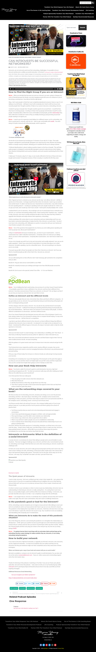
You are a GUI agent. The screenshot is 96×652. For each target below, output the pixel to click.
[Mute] (57, 89)
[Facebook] (41, 645)
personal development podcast (27, 57)
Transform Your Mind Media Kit (84, 13)
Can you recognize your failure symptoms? (23, 574)
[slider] (61, 88)
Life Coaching (90, 10)
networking (39, 588)
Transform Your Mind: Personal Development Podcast (68, 10)
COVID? (14, 528)
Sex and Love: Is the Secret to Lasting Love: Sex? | (26, 608)
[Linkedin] (49, 645)
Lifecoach (11, 566)
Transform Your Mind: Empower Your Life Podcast (59, 7)
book (10, 57)
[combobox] (85, 2)
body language (14, 588)
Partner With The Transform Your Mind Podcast (57, 17)
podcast (39, 57)
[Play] (10, 89)
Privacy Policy (61, 648)
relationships (55, 112)
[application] (36, 88)
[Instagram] (52, 645)
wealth (52, 121)
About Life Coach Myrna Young (84, 7)
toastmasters (18, 232)
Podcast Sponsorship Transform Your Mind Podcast (58, 13)
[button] (20, 583)
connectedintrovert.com (25, 555)
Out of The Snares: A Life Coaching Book (38, 10)
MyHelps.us (46, 648)
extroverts (22, 588)
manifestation (30, 588)
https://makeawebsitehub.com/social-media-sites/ (23, 578)
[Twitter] (43, 645)
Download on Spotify (14, 473)
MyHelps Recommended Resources (83, 17)
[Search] (93, 2)
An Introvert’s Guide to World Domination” (53, 72)
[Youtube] (55, 645)
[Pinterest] (46, 645)
